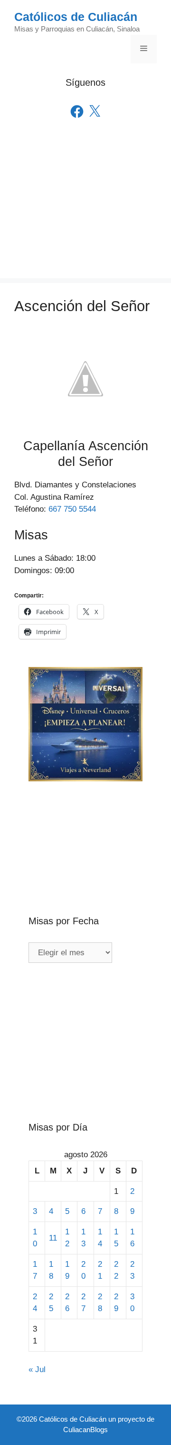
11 (53, 1238)
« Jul (37, 1369)
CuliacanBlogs (85, 1429)
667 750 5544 (72, 509)
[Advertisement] (85, 212)
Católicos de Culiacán (75, 16)
